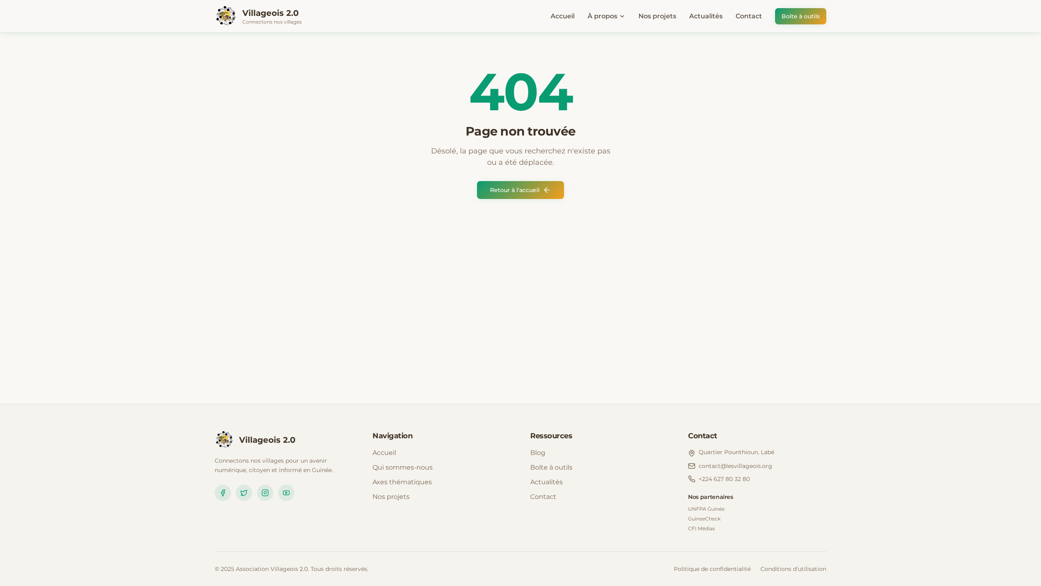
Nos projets (657, 16)
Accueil (563, 16)
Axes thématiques (402, 482)
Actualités (706, 16)
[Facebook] (223, 493)
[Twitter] (244, 493)
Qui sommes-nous (402, 467)
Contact (749, 16)
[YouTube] (286, 493)
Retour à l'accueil (515, 190)
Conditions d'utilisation (793, 569)
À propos (602, 16)
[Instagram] (265, 493)
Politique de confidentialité (712, 569)
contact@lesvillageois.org (735, 466)
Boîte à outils (801, 16)
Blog (537, 453)
